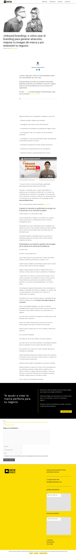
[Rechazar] (74, 552)
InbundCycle (37, 179)
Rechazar (36, 553)
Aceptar (31, 553)
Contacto (67, 1)
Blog (5, 421)
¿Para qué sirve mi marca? (9, 424)
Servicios (44, 1)
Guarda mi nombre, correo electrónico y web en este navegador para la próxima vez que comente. (26, 456)
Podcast (60, 1)
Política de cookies (43, 553)
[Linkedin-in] (39, 69)
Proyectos (52, 1)
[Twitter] (37, 69)
